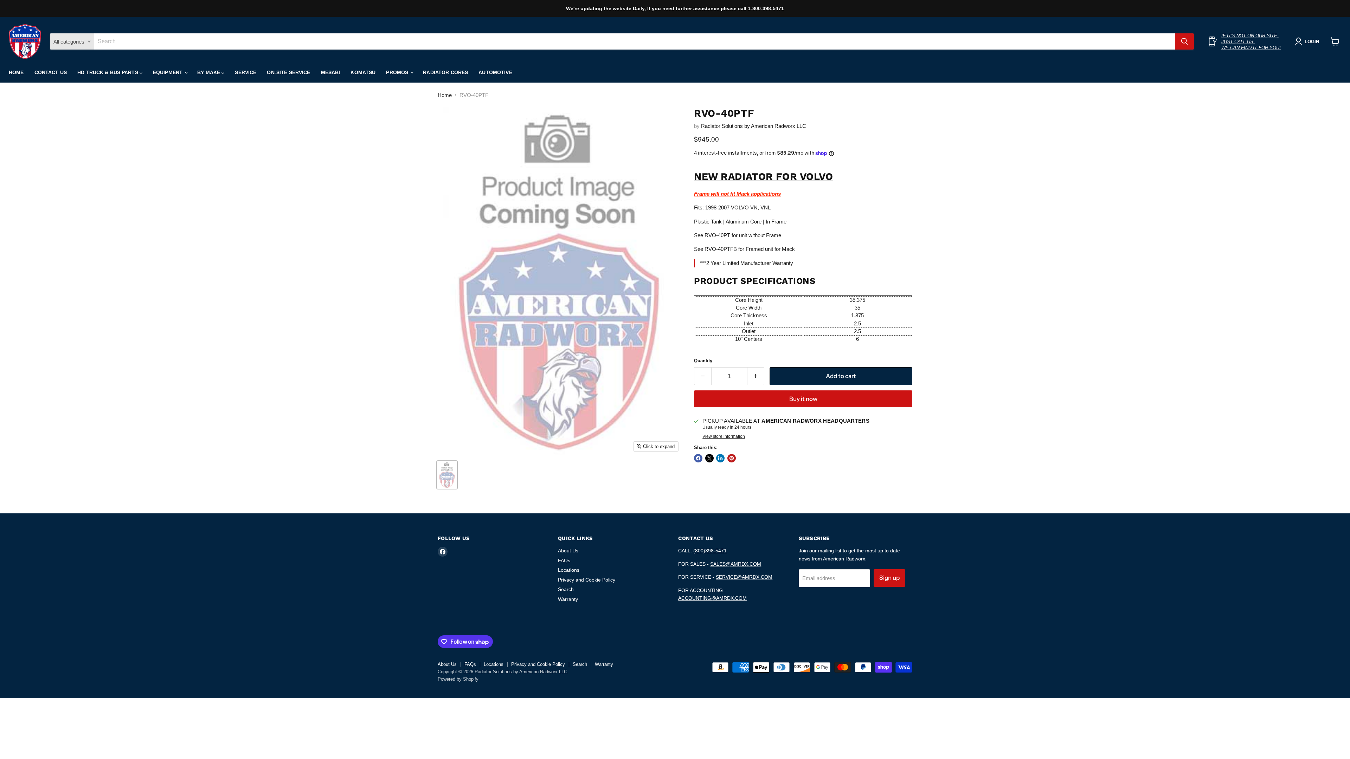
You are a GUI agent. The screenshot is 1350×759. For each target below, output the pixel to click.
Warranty (568, 599)
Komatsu (363, 72)
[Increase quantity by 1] (756, 376)
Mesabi (330, 72)
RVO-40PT (717, 235)
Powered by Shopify (458, 679)
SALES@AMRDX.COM (735, 564)
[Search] (1184, 41)
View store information (723, 436)
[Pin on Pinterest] (731, 458)
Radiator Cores (445, 72)
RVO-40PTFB (721, 249)
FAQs (564, 560)
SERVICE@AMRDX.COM (744, 577)
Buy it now (803, 398)
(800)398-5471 (710, 550)
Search (566, 589)
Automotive (495, 72)
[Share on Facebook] (698, 458)
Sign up (889, 577)
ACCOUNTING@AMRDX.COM (712, 598)
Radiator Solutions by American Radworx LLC (753, 126)
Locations (568, 570)
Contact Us (50, 72)
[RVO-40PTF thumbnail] (447, 475)
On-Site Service (288, 72)
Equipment (168, 72)
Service (245, 72)
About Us (568, 550)
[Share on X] (709, 458)
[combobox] (634, 41)
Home (16, 72)
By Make (209, 72)
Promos (398, 72)
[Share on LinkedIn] (720, 458)
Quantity (703, 360)
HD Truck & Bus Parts (108, 72)
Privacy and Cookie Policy (586, 580)
